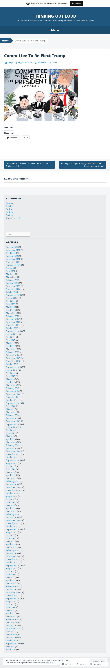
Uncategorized (13, 218)
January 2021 (12, 283)
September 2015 (13, 460)
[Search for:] (18, 234)
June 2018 (10, 376)
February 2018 (12, 388)
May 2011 (10, 610)
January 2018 (12, 391)
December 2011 (13, 592)
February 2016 (12, 445)
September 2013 (13, 529)
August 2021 (11, 268)
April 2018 (11, 382)
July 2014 (10, 499)
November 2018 (13, 361)
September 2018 (13, 367)
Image (10, 62)
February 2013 (12, 550)
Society (9, 215)
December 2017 (13, 394)
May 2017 (10, 409)
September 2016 (13, 424)
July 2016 (10, 430)
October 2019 (12, 328)
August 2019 (11, 334)
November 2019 (13, 325)
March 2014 (11, 511)
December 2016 (13, 421)
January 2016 (12, 448)
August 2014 (11, 496)
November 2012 (13, 559)
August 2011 (11, 601)
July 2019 (10, 337)
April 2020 (11, 310)
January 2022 (12, 256)
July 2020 (10, 301)
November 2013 (13, 523)
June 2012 (10, 574)
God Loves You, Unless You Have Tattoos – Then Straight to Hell (27, 164)
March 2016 (11, 442)
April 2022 (11, 253)
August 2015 (11, 463)
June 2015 (10, 469)
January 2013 (12, 553)
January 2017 (12, 418)
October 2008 (12, 640)
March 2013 (11, 547)
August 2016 (11, 427)
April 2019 (11, 346)
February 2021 (12, 280)
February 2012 (12, 586)
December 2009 (13, 628)
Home (5, 40)
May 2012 (10, 577)
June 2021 (10, 271)
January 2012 (12, 589)
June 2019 (10, 340)
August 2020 (11, 298)
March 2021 (11, 277)
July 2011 (10, 604)
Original (10, 206)
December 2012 (13, 556)
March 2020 (11, 313)
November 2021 (13, 262)
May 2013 (10, 541)
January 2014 (12, 517)
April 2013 (11, 544)
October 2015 (12, 457)
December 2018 (13, 358)
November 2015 (13, 454)
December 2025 (13, 250)
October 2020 (12, 292)
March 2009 (11, 634)
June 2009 (10, 631)
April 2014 (11, 508)
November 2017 (13, 397)
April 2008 (11, 649)
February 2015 (12, 481)
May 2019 (10, 343)
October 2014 (12, 493)
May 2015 (10, 472)
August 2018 (11, 370)
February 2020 (12, 316)
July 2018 (10, 373)
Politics (55, 62)
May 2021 (10, 274)
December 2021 (13, 259)
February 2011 (12, 619)
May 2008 (10, 646)
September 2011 (13, 598)
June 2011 (10, 607)
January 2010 (12, 625)
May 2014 (10, 505)
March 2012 (11, 583)
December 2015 (13, 451)
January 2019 (12, 355)
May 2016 (10, 436)
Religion (10, 212)
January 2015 (12, 484)
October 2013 (12, 526)
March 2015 (11, 478)
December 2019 (13, 322)
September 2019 (13, 331)
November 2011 (13, 595)
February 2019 (12, 352)
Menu (55, 30)
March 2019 (11, 349)
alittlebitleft (42, 62)
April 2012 (11, 580)
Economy (10, 203)
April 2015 (11, 475)
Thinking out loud (55, 16)
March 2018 (11, 385)
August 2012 (11, 568)
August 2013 (11, 532)
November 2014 (13, 490)
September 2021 (13, 265)
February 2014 (12, 514)
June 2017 (10, 406)
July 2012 (10, 571)
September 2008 (13, 643)
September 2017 (13, 403)
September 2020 (13, 295)
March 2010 (11, 622)
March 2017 (11, 412)
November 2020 (13, 289)
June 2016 (10, 433)
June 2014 (10, 502)
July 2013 (10, 535)
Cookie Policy (49, 663)
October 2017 (12, 400)
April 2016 (11, 439)
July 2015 (10, 466)
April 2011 (11, 613)
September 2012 (13, 565)
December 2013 (13, 520)
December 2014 (13, 487)
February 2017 (12, 415)
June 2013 (10, 538)
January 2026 (12, 247)
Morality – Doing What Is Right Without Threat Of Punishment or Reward (82, 164)
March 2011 (11, 616)
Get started (76, 3)
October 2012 (12, 562)
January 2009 (12, 637)
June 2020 (10, 304)
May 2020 (10, 307)
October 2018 (12, 364)
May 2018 (10, 379)
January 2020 (12, 319)
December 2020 (13, 286)
